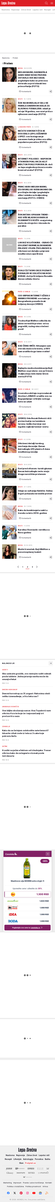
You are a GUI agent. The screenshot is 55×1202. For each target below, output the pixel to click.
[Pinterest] (21, 1193)
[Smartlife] (21, 1172)
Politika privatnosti (33, 1186)
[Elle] (40, 1168)
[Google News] (40, 1193)
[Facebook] (8, 1193)
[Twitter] (14, 1193)
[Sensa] (31, 1172)
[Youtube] (34, 1193)
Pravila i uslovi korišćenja (33, 1183)
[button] (25, 91)
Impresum (17, 1183)
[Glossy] (10, 1172)
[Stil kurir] (47, 1168)
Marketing (7, 1183)
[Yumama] (43, 1172)
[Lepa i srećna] (7, 3)
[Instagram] (27, 1193)
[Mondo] (19, 1168)
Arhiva (45, 1186)
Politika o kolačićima (15, 1186)
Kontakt (48, 1183)
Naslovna (5, 58)
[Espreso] (31, 1168)
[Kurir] (9, 1168)
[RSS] (46, 1193)
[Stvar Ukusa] (27, 1177)
